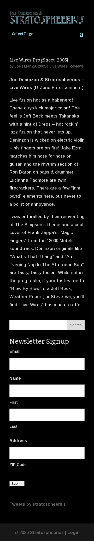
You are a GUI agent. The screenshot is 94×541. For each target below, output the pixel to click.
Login (73, 532)
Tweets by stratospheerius (37, 504)
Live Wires (58, 66)
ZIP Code (18, 464)
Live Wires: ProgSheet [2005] (38, 60)
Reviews (76, 66)
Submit (16, 484)
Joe (17, 66)
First (13, 402)
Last (13, 426)
